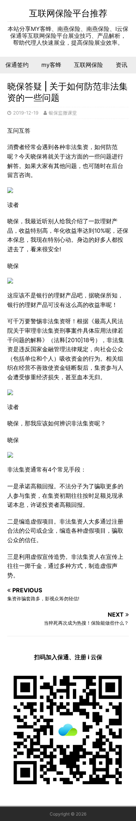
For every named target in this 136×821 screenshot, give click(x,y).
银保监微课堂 (63, 113)
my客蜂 (51, 64)
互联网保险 (88, 64)
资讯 (121, 64)
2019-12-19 (25, 113)
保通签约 (17, 64)
